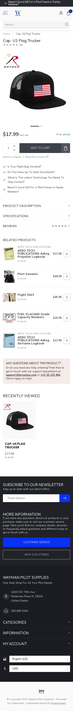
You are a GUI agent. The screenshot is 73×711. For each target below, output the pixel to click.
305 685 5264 (19, 611)
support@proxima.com (21, 375)
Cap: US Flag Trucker (28, 34)
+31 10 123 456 (50, 375)
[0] (68, 13)
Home (6, 34)
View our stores (36, 554)
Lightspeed (17, 703)
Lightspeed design (36, 703)
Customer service (36, 542)
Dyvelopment (58, 703)
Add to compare (12, 156)
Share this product (35, 156)
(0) (21, 44)
